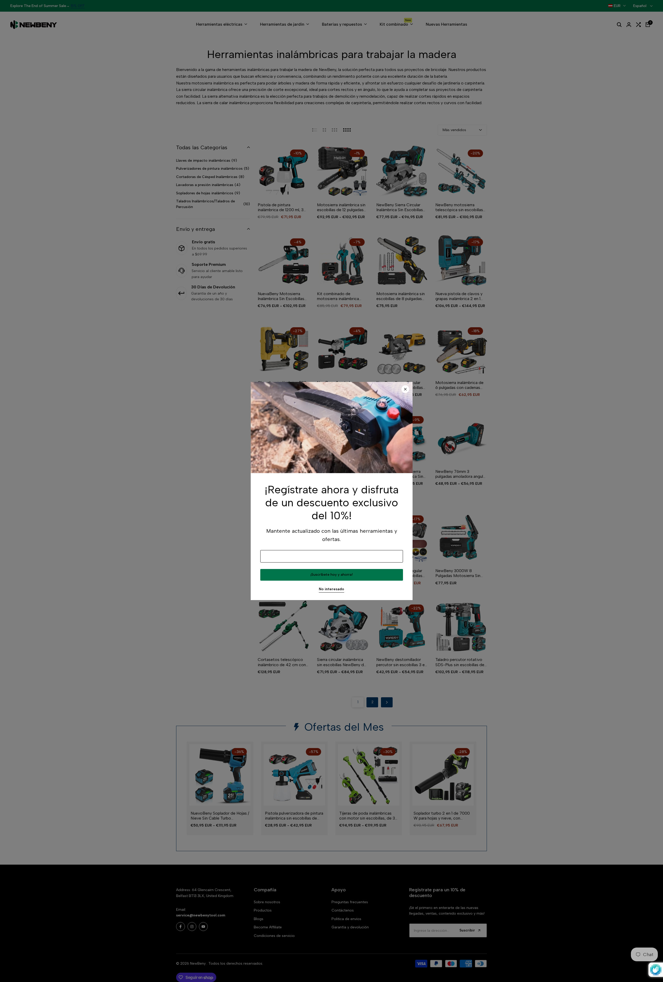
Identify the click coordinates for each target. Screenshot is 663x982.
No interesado (331, 589)
